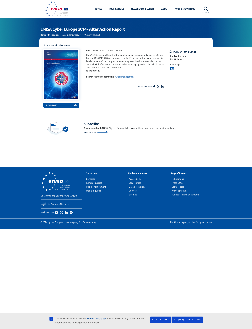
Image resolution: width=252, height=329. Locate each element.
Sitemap (133, 194)
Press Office (177, 182)
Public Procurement (96, 186)
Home (43, 35)
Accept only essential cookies (187, 320)
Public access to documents (185, 194)
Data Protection (137, 186)
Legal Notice (135, 182)
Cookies (133, 190)
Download (51, 105)
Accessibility (135, 178)
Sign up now (90, 132)
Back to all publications (58, 45)
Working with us (180, 190)
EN (172, 68)
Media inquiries (93, 190)
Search (205, 12)
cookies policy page (96, 318)
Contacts (90, 178)
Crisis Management (124, 76)
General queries (94, 182)
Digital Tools (178, 186)
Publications (116, 8)
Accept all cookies (160, 320)
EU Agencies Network (58, 204)
